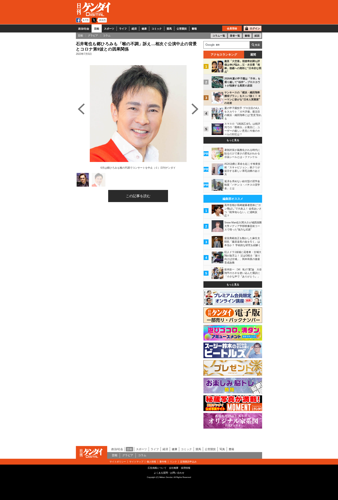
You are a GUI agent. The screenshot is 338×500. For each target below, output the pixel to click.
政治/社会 (83, 28)
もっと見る (233, 140)
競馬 (169, 28)
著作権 (162, 461)
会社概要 (173, 468)
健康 (144, 28)
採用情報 (185, 468)
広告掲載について (157, 468)
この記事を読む (138, 196)
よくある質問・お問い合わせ (169, 472)
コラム (142, 455)
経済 (134, 28)
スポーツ (109, 28)
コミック (157, 28)
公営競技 (182, 28)
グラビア (127, 455)
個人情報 (151, 461)
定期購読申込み (188, 461)
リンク (173, 461)
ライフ (123, 28)
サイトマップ (136, 461)
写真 (222, 449)
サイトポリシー (118, 461)
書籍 (194, 28)
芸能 (96, 28)
